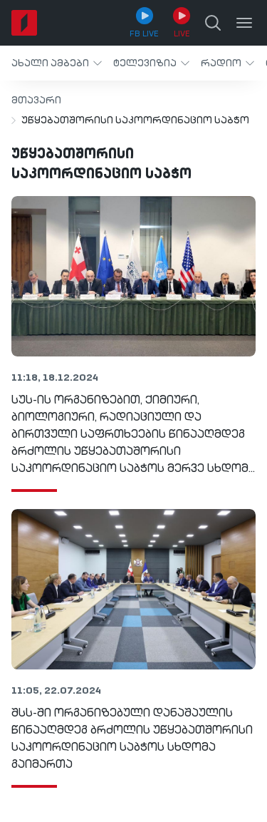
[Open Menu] (244, 22)
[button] (56, 63)
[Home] (24, 23)
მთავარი (36, 101)
